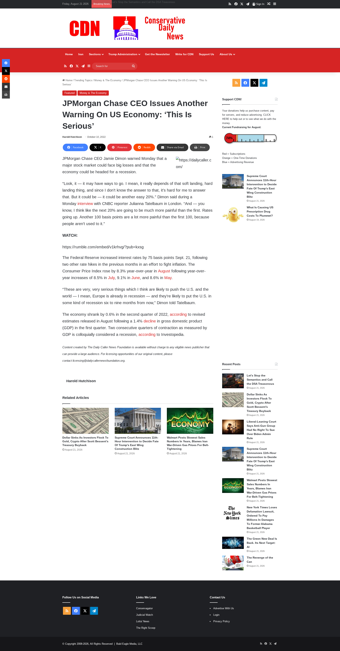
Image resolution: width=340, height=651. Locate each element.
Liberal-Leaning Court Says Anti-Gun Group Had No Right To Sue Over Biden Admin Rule (162, 2)
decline (150, 321)
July (111, 278)
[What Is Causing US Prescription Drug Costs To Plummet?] (233, 214)
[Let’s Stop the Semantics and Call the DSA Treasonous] (233, 380)
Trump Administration (122, 54)
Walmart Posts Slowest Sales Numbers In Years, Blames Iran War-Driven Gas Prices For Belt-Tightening (262, 488)
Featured (70, 92)
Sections (95, 54)
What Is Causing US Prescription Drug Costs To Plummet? (260, 211)
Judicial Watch (144, 614)
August (164, 271)
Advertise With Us (223, 608)
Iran (80, 54)
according (178, 314)
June (135, 278)
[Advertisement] (250, 293)
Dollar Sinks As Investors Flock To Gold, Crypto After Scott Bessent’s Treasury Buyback (85, 441)
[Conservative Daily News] (129, 28)
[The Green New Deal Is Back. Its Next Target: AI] (233, 543)
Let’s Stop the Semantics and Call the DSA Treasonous (260, 379)
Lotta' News (142, 621)
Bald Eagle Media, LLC (129, 643)
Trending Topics (83, 80)
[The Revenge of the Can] (233, 563)
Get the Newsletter (157, 54)
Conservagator (144, 608)
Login (216, 614)
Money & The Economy (107, 80)
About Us (226, 54)
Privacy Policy (221, 621)
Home (69, 54)
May (168, 278)
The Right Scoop (145, 627)
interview (85, 203)
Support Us (206, 54)
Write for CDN (184, 54)
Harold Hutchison (72, 137)
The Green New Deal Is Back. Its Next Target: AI (262, 543)
